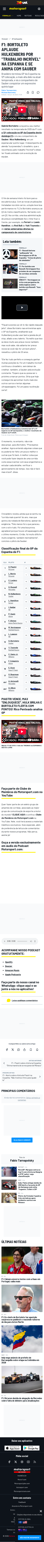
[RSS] (34, 1461)
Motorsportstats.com (22, 1491)
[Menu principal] (4, 9)
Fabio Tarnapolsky (8, 90)
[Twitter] (12, 1049)
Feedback (22, 1502)
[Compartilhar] (27, 92)
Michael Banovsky (8, 92)
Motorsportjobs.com (22, 1483)
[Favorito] (32, 92)
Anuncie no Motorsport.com (22, 1506)
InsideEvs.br (22, 1476)
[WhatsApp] (18, 1049)
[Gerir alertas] (37, 1049)
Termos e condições (14, 1530)
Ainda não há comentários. (22, 1098)
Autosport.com (22, 1487)
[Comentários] (39, 92)
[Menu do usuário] (39, 8)
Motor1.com (22, 1479)
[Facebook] (6, 1049)
